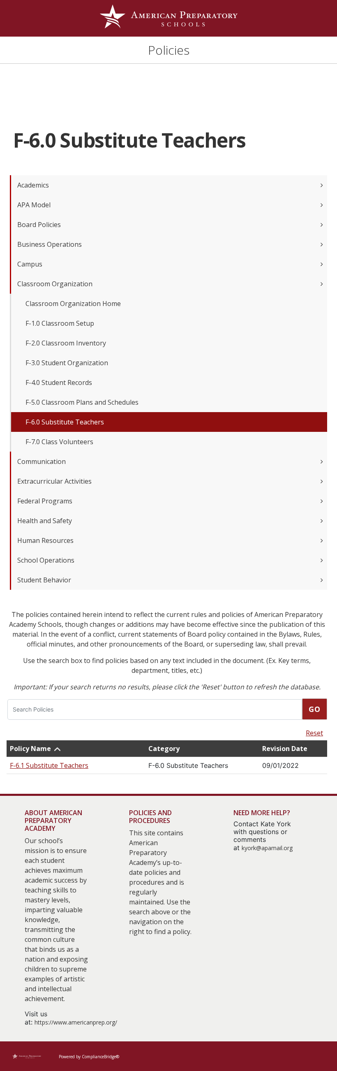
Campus (29, 264)
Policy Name (30, 748)
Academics (33, 185)
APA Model (34, 204)
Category (164, 748)
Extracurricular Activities (54, 481)
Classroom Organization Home (73, 303)
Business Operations (49, 244)
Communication (41, 461)
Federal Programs (44, 500)
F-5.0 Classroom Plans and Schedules (81, 402)
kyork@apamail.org (267, 848)
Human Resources (45, 540)
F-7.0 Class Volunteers (59, 441)
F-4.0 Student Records (58, 382)
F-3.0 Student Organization (66, 362)
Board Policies (39, 224)
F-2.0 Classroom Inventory (65, 343)
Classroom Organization (54, 283)
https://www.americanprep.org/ (76, 1022)
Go (315, 709)
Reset (314, 732)
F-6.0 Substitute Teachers (64, 422)
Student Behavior (44, 579)
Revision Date (284, 748)
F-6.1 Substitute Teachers (49, 765)
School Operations (45, 560)
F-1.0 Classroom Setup (59, 323)
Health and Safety (44, 520)
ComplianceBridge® (100, 1056)
